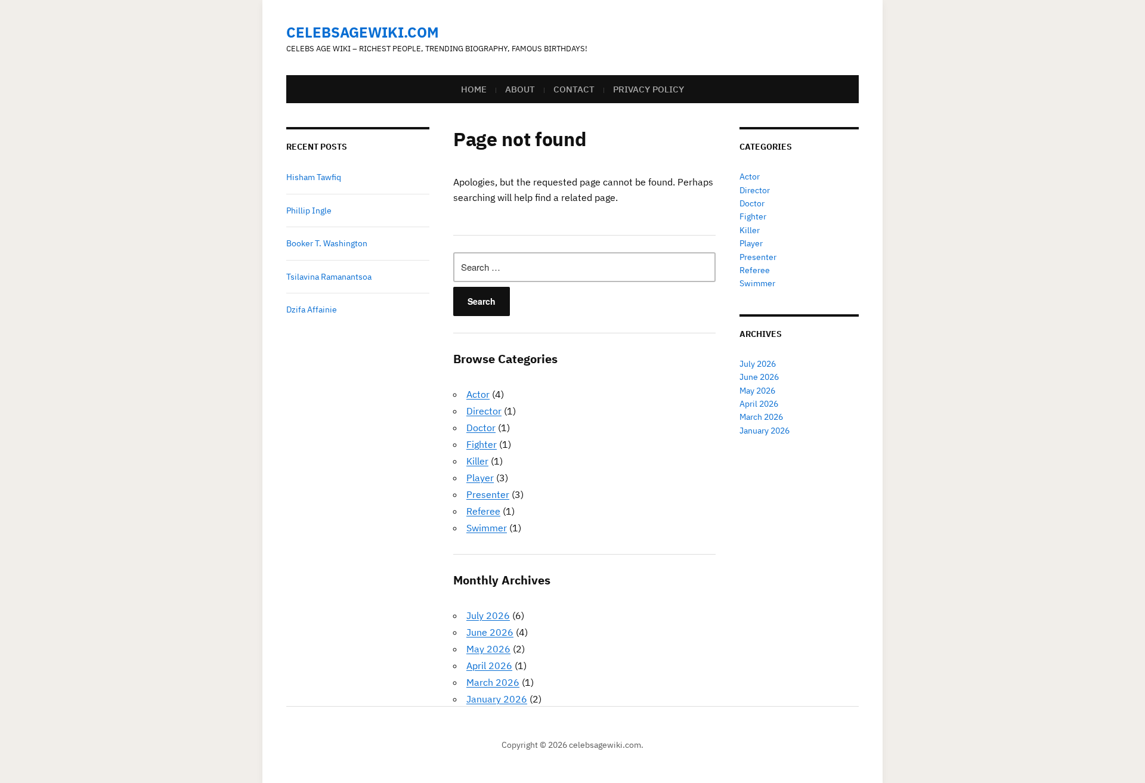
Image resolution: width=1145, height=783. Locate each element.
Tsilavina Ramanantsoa (329, 276)
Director (484, 411)
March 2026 (492, 682)
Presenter (487, 494)
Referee (483, 511)
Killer (477, 461)
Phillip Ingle (309, 210)
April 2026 (489, 665)
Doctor (481, 428)
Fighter (481, 444)
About (520, 89)
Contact (574, 89)
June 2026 (489, 632)
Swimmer (486, 528)
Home (474, 89)
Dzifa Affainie (311, 309)
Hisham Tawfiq (313, 177)
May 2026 (488, 649)
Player (480, 478)
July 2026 (488, 615)
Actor (478, 394)
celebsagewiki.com (362, 32)
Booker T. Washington (326, 243)
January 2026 (496, 699)
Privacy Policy (648, 89)
